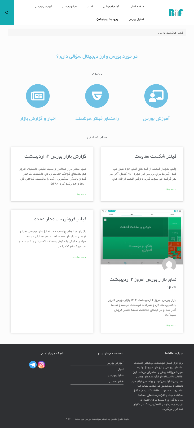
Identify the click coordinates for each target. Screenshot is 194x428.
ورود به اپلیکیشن (107, 18)
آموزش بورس (43, 6)
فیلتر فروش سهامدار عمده (60, 218)
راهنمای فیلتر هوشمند (97, 118)
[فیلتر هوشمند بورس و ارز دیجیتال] (176, 13)
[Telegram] (33, 364)
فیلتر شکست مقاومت (155, 155)
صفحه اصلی (137, 6)
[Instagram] (41, 364)
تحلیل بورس (136, 18)
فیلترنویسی (69, 6)
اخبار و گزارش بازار (38, 118)
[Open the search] (7, 12)
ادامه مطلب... (169, 189)
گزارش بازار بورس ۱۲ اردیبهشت (55, 155)
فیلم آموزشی (111, 6)
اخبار (90, 6)
